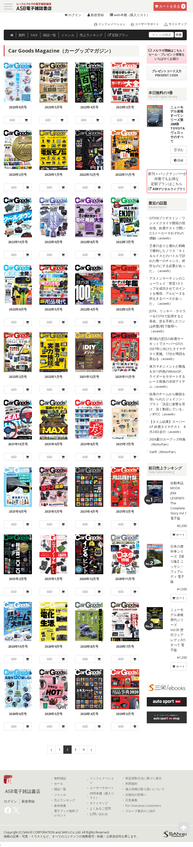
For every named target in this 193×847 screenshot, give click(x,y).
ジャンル (67, 35)
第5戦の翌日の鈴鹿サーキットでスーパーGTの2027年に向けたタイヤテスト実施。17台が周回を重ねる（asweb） (167, 348)
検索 (179, 34)
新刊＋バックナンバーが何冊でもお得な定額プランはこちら (167, 181)
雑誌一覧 (60, 789)
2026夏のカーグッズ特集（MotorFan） (167, 442)
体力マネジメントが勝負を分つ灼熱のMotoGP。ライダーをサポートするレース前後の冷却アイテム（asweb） (167, 376)
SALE (34, 35)
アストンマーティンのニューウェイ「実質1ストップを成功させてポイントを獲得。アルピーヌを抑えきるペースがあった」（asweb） (167, 291)
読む (180, 150)
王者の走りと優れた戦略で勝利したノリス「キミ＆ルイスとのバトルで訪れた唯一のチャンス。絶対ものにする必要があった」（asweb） (167, 258)
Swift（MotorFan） (163, 452)
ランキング (91, 35)
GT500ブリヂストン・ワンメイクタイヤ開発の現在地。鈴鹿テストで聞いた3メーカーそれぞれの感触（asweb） (167, 228)
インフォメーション (111, 24)
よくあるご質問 (100, 809)
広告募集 (131, 800)
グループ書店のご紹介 (140, 811)
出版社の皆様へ (136, 795)
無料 (22, 35)
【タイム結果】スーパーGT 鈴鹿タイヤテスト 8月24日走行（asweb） (167, 426)
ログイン (74, 15)
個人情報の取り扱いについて (145, 789)
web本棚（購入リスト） (131, 15)
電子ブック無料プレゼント (66, 813)
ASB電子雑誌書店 (22, 791)
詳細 (179, 160)
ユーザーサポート (146, 24)
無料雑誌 (60, 778)
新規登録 (97, 15)
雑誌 (49, 35)
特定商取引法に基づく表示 (143, 778)
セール (58, 784)
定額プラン (119, 35)
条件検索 (60, 806)
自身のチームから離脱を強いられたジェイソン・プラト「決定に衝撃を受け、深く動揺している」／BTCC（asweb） (167, 404)
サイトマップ (177, 24)
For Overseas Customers (143, 806)
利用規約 (131, 784)
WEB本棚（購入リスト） (102, 795)
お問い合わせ (99, 814)
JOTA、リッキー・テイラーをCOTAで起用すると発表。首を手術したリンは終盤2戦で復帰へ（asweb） (167, 321)
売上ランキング (64, 800)
